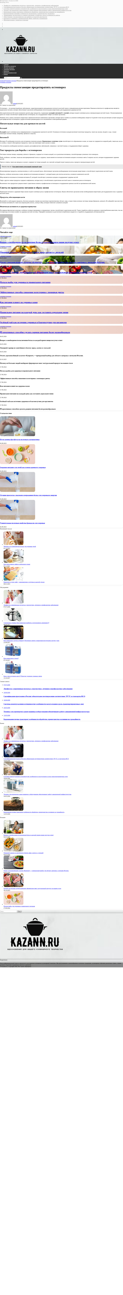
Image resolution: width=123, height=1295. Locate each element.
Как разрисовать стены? (11, 658)
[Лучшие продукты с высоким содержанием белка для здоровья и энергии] (17, 491)
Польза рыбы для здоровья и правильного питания (25, 282)
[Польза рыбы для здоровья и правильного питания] (13, 904)
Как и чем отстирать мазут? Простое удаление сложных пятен (23, 676)
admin (14, 103)
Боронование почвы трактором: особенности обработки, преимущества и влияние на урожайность (34, 12)
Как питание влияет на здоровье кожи (19, 302)
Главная (6, 64)
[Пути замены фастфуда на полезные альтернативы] (17, 435)
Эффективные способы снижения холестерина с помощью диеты (32, 292)
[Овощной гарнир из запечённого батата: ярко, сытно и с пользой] (13, 851)
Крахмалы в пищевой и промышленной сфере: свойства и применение (25, 18)
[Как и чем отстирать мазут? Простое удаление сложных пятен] (13, 674)
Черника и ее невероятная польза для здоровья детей (20, 546)
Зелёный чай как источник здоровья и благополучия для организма (33, 322)
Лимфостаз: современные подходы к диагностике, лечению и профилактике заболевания (31, 5)
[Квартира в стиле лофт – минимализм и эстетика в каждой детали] (13, 580)
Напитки (6, 71)
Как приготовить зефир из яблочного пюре (17, 564)
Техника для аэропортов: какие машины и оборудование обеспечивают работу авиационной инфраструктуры (37, 10)
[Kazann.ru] (20, 58)
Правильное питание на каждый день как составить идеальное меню (34, 312)
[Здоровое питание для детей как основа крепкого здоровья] (17, 463)
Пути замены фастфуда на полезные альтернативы (20, 439)
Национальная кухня (10, 72)
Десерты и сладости (10, 66)
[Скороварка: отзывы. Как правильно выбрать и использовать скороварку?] (13, 621)
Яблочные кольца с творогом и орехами (16, 20)
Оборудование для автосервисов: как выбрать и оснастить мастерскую (25, 17)
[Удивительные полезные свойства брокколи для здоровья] (17, 519)
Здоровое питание (9, 69)
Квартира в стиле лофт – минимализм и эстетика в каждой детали (24, 582)
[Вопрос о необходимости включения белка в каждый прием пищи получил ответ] (13, 833)
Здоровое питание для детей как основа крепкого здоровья (23, 467)
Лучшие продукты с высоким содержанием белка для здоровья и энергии (28, 495)
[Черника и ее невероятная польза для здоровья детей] (13, 544)
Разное (6, 74)
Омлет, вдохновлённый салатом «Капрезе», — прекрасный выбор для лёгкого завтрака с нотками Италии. (52, 262)
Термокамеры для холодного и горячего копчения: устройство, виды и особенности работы (32, 15)
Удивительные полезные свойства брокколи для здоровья (22, 523)
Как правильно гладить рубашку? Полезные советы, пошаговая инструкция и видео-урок (31, 641)
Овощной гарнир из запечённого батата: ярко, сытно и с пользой (32, 252)
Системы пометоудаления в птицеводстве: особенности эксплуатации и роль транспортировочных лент (36, 8)
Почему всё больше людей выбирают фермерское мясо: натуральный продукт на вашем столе (46, 272)
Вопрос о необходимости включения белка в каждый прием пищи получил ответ (39, 242)
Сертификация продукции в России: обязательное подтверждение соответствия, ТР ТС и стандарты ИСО (36, 7)
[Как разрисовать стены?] (13, 656)
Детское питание (9, 68)
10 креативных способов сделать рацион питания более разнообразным (35, 332)
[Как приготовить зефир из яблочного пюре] (13, 562)
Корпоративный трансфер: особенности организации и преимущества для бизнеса (29, 13)
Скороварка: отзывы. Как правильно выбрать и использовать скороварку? (26, 623)
